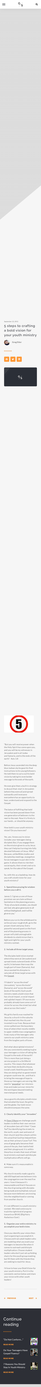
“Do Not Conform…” (13, 1339)
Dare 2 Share (12, 1120)
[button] (37, 4)
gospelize (16, 1084)
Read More (8, 1344)
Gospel (11, 976)
